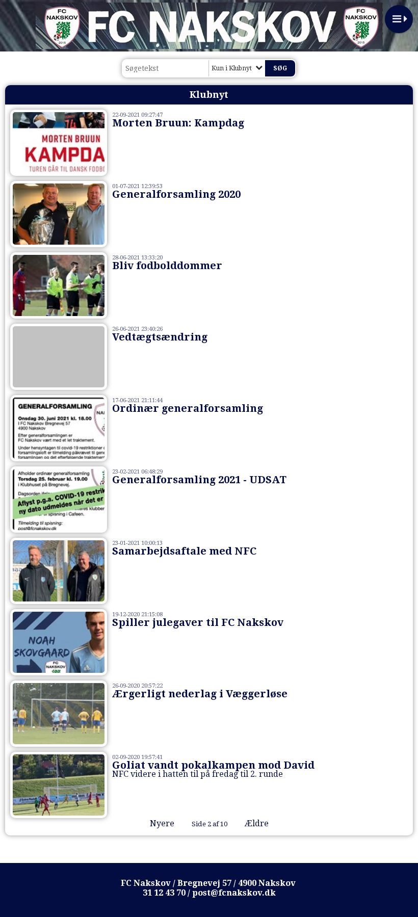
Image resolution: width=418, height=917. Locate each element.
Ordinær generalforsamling (187, 408)
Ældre (258, 823)
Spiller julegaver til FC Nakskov (197, 622)
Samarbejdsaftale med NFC (184, 551)
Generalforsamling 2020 (176, 194)
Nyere (162, 823)
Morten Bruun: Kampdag (178, 123)
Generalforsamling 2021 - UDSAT (199, 480)
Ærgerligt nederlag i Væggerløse (200, 694)
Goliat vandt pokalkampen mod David (213, 765)
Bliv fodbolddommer (167, 265)
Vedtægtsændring (159, 337)
